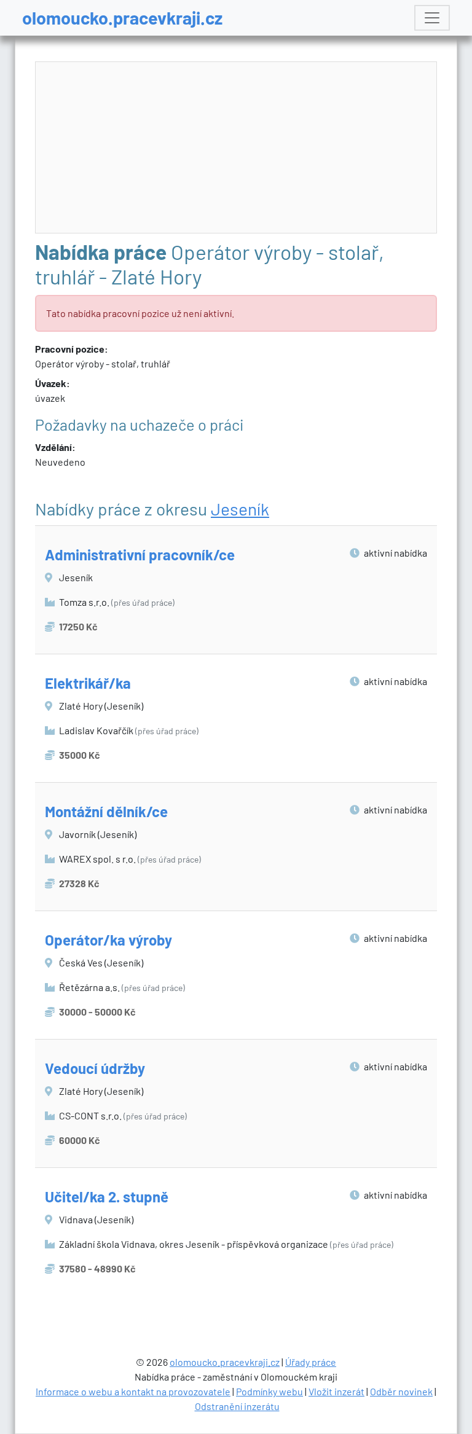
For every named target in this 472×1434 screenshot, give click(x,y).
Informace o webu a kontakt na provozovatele (133, 1391)
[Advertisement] (237, 148)
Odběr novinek (401, 1391)
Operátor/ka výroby (108, 940)
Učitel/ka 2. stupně (106, 1196)
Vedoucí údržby (95, 1068)
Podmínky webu (269, 1391)
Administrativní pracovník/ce (140, 554)
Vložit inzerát (336, 1391)
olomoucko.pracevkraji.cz (122, 17)
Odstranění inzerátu (237, 1406)
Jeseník (240, 508)
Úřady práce (310, 1362)
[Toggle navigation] (432, 18)
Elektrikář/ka (88, 683)
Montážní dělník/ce (106, 811)
